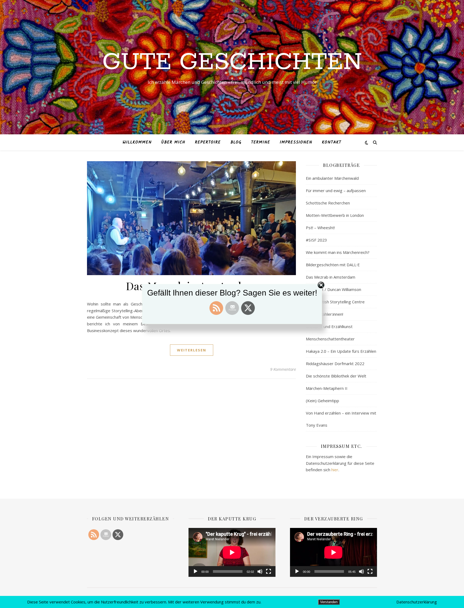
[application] (232, 552)
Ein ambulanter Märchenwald (332, 178)
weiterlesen (191, 350)
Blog (235, 142)
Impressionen (296, 142)
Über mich (173, 142)
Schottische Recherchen (328, 203)
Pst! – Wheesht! (320, 227)
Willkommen (137, 142)
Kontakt (331, 142)
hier (334, 469)
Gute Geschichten (232, 62)
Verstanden (329, 602)
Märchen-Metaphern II (326, 388)
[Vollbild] (268, 571)
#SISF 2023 (316, 240)
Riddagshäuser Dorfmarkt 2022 (335, 363)
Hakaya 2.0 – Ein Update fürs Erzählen (341, 351)
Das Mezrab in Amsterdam (330, 277)
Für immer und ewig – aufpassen (336, 190)
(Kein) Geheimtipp (322, 400)
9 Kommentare (283, 369)
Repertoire (208, 142)
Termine (260, 142)
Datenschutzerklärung (416, 602)
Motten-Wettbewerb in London (335, 215)
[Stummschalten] (260, 571)
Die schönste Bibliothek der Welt (336, 376)
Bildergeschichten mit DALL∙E (333, 264)
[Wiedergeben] (195, 571)
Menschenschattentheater (330, 338)
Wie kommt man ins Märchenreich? (337, 252)
